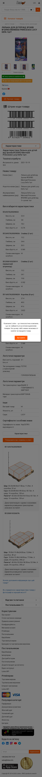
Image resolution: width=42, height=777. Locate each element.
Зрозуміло (21, 338)
